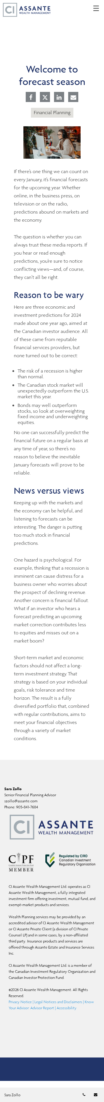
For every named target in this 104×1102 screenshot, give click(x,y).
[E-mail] (73, 98)
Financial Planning (52, 112)
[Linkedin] (59, 98)
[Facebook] (30, 98)
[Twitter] (45, 97)
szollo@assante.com (21, 801)
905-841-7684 (27, 807)
